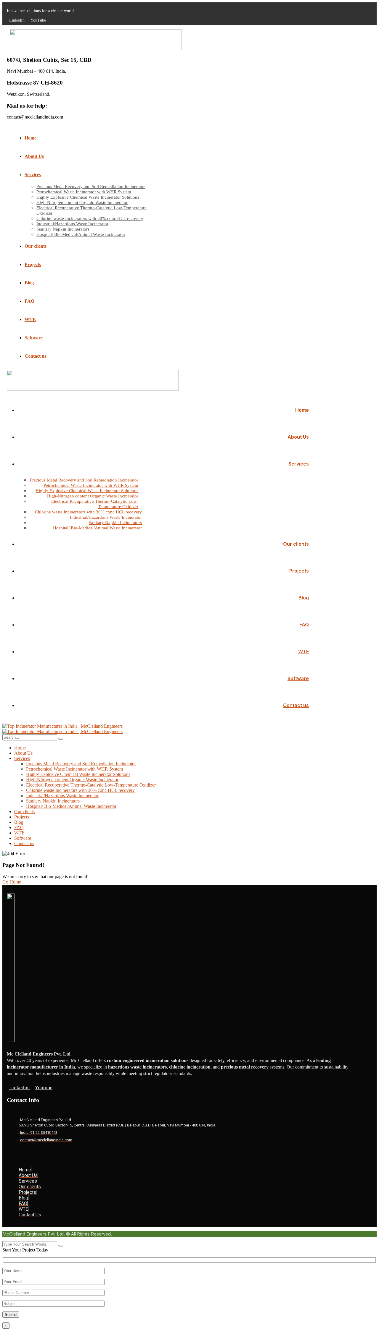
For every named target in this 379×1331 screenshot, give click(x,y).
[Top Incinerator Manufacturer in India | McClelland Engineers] (62, 726)
